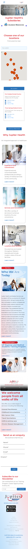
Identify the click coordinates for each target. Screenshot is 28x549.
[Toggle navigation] (4, 2)
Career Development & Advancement (13, 529)
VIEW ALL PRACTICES (14, 128)
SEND (14, 469)
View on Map (10, 103)
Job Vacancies (13, 527)
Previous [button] (1, 25)
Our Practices (13, 520)
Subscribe (21, 489)
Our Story (8, 268)
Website (9, 102)
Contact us (11, 530)
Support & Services (13, 522)
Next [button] (26, 25)
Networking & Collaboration (14, 525)
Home (13, 517)
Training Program (10, 342)
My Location (14, 88)
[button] (2, 9)
